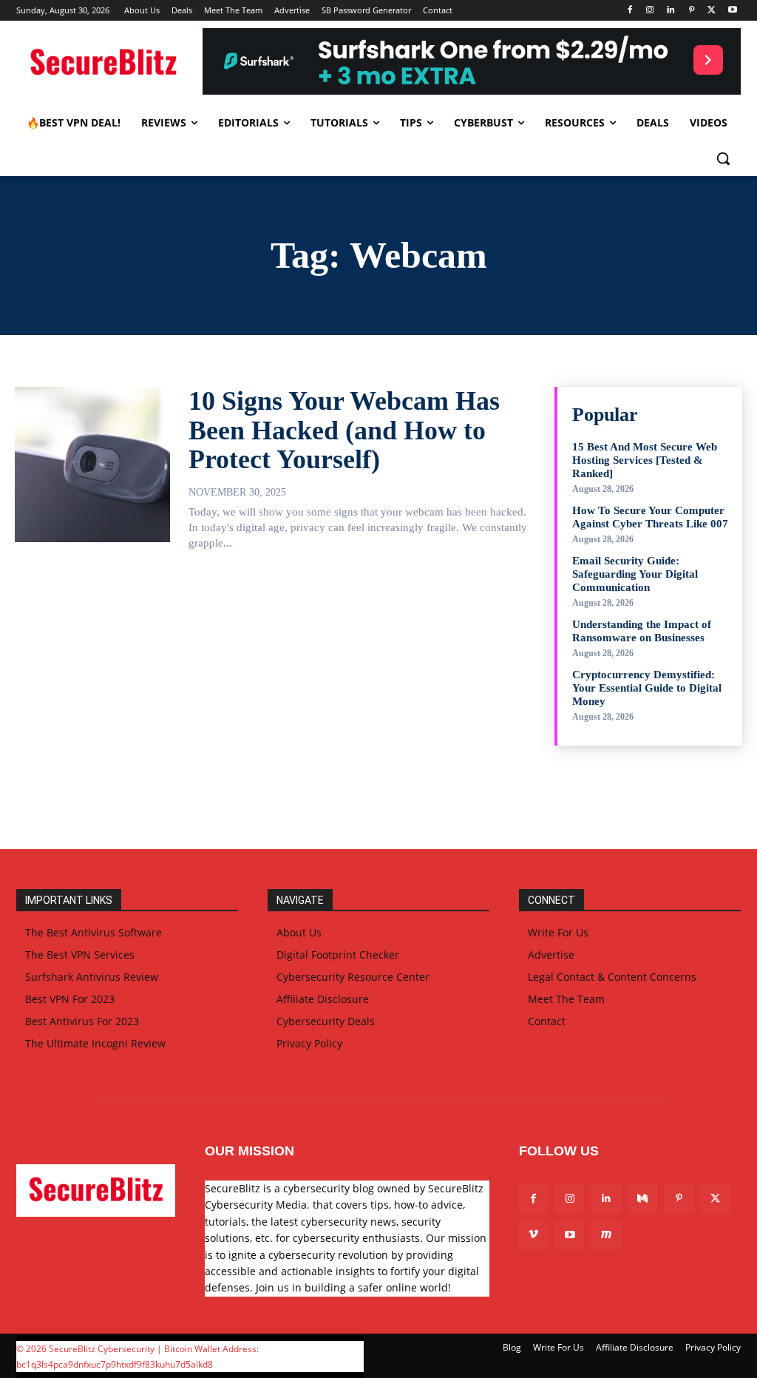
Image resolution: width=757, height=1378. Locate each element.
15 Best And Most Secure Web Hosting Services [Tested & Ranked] (644, 460)
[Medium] (642, 1198)
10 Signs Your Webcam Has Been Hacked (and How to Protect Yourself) (344, 430)
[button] (723, 158)
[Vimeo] (533, 1234)
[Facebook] (629, 10)
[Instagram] (650, 10)
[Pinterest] (691, 10)
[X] (711, 10)
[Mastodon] (605, 1234)
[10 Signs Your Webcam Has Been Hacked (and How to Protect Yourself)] (92, 464)
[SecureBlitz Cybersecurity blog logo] (103, 63)
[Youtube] (732, 10)
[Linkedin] (670, 10)
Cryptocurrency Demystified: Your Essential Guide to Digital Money (647, 688)
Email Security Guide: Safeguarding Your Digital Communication (635, 574)
